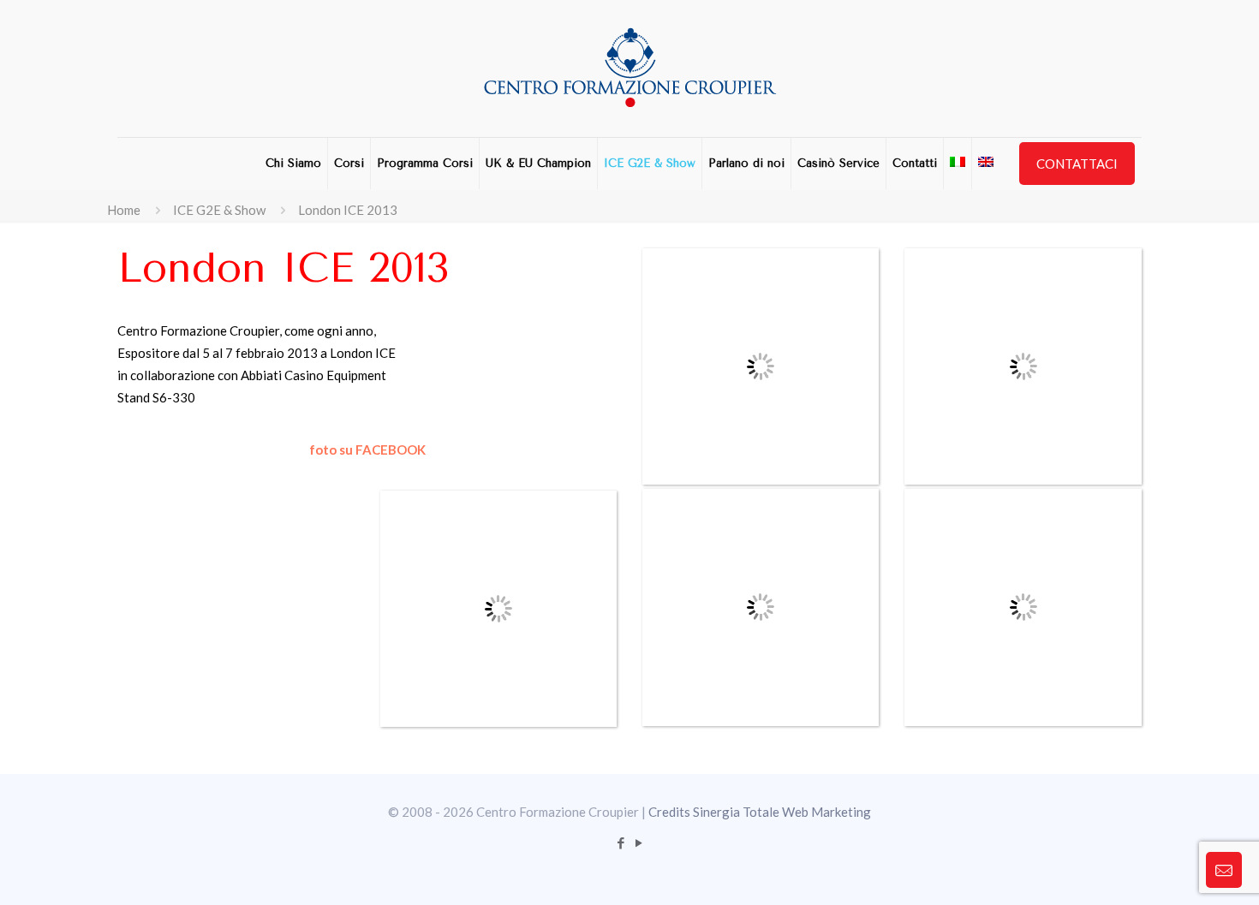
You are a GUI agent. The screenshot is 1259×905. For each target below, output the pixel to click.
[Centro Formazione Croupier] (629, 68)
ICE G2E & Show (219, 209)
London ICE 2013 (347, 209)
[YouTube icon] (638, 842)
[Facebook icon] (620, 842)
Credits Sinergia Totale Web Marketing (759, 811)
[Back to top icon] (1177, 870)
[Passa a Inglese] (985, 163)
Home (123, 209)
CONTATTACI (1077, 163)
